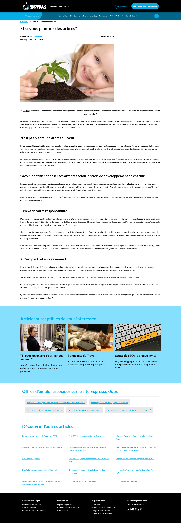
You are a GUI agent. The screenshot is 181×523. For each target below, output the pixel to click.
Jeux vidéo (103, 16)
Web (117, 16)
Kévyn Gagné (36, 36)
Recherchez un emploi (31, 504)
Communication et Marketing (85, 16)
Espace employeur (65, 504)
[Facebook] (131, 509)
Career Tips (63, 16)
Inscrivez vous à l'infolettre (33, 510)
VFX (111, 16)
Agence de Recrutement (102, 513)
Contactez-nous (64, 510)
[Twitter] (128, 509)
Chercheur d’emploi (57, 6)
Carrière (23, 21)
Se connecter (122, 6)
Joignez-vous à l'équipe (102, 510)
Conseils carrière (29, 507)
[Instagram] (136, 509)
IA (122, 16)
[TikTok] (138, 509)
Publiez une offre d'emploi (146, 6)
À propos (96, 504)
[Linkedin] (133, 509)
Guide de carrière (32, 16)
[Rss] (141, 509)
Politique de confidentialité (103, 507)
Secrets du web (131, 16)
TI (71, 16)
